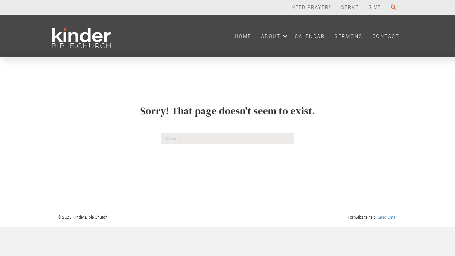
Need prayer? (311, 7)
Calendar (310, 36)
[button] (395, 7)
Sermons (348, 36)
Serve (350, 7)
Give (374, 7)
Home (243, 36)
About (271, 36)
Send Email (387, 217)
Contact (386, 36)
